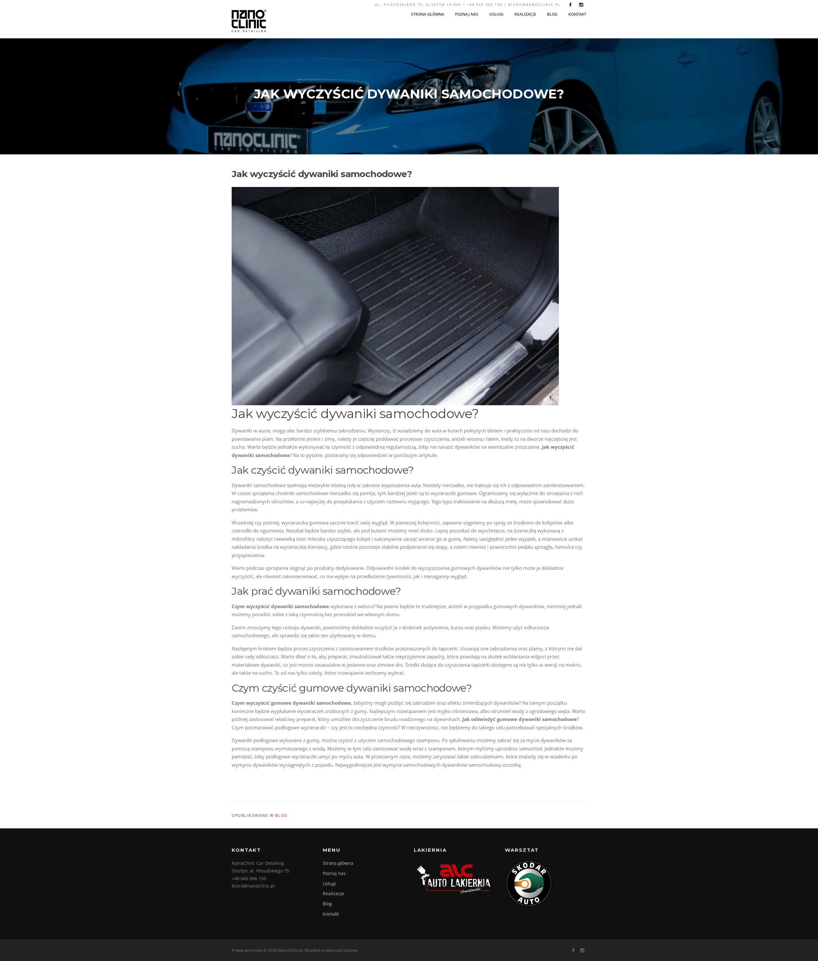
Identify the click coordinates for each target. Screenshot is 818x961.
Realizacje (525, 14)
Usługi (496, 14)
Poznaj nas (466, 14)
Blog (552, 14)
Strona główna (427, 14)
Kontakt (577, 14)
